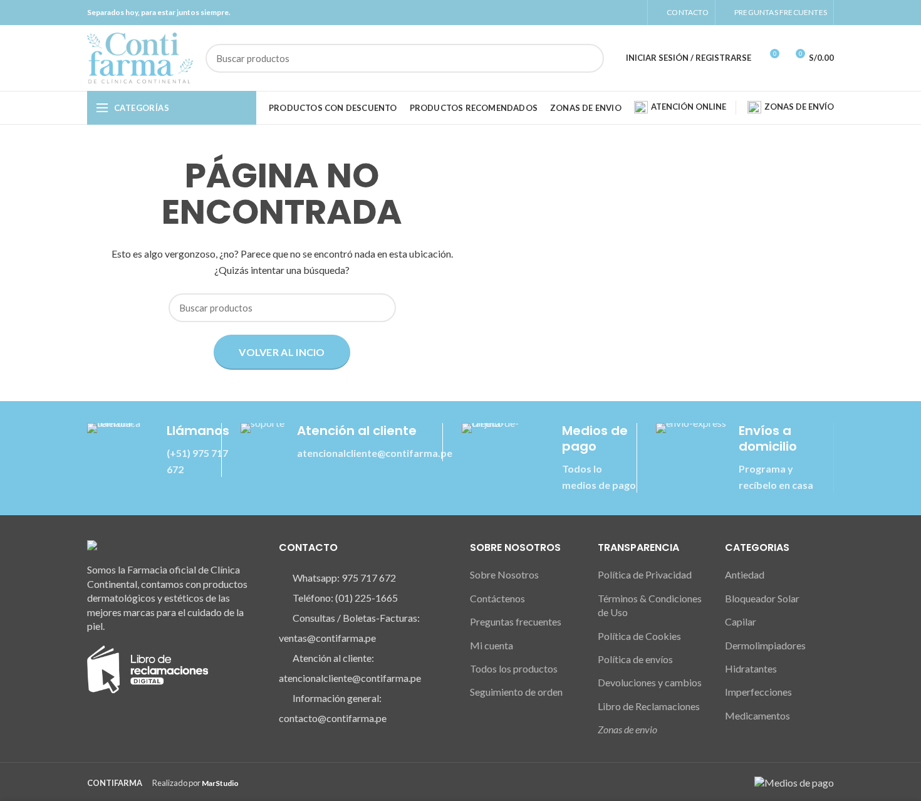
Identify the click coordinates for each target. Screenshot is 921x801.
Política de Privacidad (645, 574)
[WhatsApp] (634, 12)
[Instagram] (619, 12)
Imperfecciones (758, 692)
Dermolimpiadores (765, 645)
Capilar (740, 621)
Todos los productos (514, 668)
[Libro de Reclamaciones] (147, 668)
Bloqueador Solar (762, 598)
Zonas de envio (627, 729)
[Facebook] (605, 12)
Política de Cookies (639, 636)
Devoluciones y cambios (650, 682)
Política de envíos (635, 659)
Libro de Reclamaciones (649, 706)
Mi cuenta (491, 645)
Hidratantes (751, 668)
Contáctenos (497, 598)
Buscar (587, 58)
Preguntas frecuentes (515, 621)
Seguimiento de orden (516, 692)
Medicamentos (757, 715)
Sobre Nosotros (504, 574)
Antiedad (744, 574)
